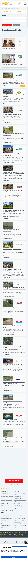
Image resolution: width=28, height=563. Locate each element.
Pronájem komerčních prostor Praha (20, 500)
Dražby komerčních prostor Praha (19, 507)
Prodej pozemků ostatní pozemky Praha (6, 526)
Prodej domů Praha (18, 491)
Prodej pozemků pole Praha (19, 518)
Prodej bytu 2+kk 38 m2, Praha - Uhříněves (12, 64)
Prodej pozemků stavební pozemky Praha (6, 516)
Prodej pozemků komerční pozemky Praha (19, 516)
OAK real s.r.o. (20, 59)
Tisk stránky (2, 532)
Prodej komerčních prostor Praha (19, 494)
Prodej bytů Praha (4, 491)
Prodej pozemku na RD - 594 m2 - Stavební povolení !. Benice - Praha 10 (14, 382)
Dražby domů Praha (18, 505)
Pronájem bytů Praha (18, 496)
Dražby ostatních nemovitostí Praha (7, 511)
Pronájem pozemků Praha (6, 500)
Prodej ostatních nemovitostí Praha (7, 497)
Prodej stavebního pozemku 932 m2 (12, 114)
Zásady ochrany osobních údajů (19, 546)
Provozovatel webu (10, 532)
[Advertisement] (14, 463)
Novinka (22, 86)
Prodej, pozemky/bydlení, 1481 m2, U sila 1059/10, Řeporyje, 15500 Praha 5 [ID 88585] (14, 288)
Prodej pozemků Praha (5, 493)
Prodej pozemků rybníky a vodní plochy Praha (6, 519)
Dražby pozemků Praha (6, 507)
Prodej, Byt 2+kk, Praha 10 (8, 48)
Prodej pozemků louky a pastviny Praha (19, 521)
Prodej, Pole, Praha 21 (8, 78)
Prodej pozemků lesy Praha (6, 523)
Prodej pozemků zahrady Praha (20, 523)
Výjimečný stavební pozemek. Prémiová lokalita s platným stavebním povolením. (13, 173)
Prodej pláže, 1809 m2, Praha (10, 419)
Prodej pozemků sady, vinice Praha (20, 526)
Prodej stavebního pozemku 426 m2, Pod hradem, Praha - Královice (13, 211)
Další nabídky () (14, 480)
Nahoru (12, 484)
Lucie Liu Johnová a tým (20, 45)
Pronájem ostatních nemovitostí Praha (5, 504)
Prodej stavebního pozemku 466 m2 (12, 249)
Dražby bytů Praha (18, 503)
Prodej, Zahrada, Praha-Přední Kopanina (13, 308)
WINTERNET (25, 536)
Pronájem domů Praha (18, 498)
